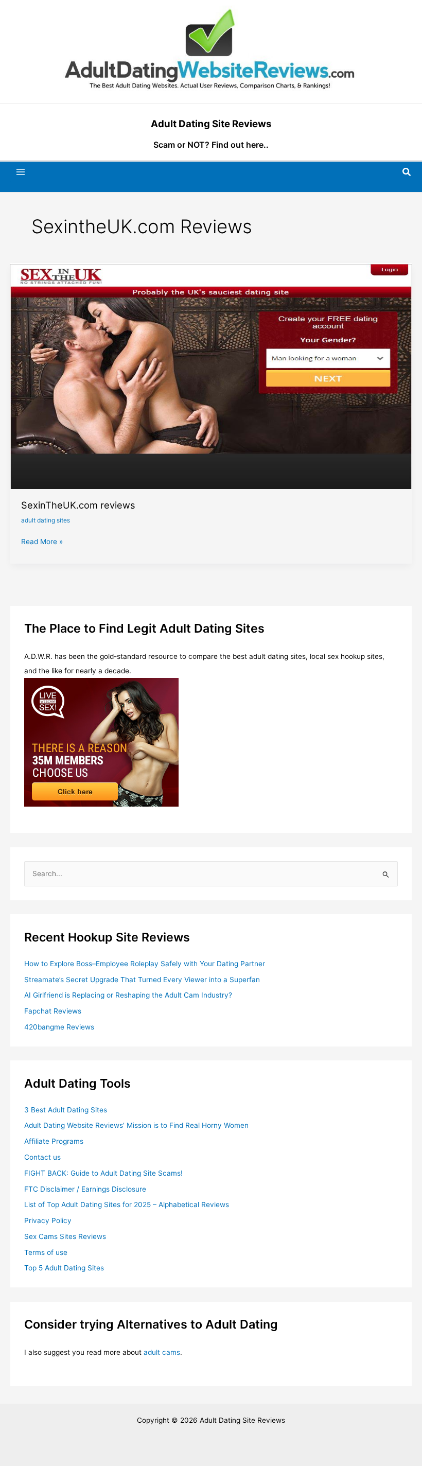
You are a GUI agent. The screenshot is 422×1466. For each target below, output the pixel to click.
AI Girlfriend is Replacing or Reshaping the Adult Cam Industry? (128, 995)
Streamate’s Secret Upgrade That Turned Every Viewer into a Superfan (142, 979)
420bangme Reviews (59, 1027)
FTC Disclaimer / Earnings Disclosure (85, 1189)
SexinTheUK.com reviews (78, 505)
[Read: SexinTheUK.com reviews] (211, 375)
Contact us (42, 1157)
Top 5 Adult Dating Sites (64, 1268)
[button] (407, 172)
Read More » (42, 542)
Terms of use (45, 1252)
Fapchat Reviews (52, 1011)
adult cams (162, 1352)
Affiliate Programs (53, 1141)
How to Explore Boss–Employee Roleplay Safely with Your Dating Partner (144, 963)
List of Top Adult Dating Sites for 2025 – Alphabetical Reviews (126, 1204)
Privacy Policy (48, 1220)
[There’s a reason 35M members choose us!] (101, 742)
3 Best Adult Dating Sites (65, 1110)
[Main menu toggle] (20, 172)
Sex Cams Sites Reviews (65, 1236)
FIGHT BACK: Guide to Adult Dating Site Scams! (103, 1173)
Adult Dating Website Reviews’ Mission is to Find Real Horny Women (136, 1125)
